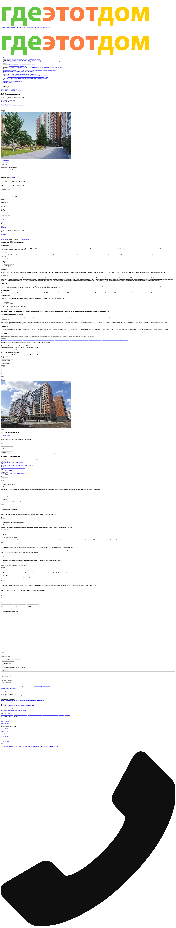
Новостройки (6, 68)
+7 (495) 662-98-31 (5, 728)
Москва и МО (4, 27)
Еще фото (3, 379)
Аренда (5, 63)
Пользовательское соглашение (20, 746)
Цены (2, 90)
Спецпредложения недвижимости (9, 688)
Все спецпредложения (6, 435)
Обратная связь (9, 746)
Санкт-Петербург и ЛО (12, 27)
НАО (2, 222)
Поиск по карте (43, 27)
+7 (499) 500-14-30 (5, 736)
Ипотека (49, 27)
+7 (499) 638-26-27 (5, 741)
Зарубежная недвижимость (33, 27)
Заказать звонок (4, 89)
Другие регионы (22, 27)
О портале (3, 746)
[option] (36, 158)
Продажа (5, 57)
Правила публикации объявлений (35, 746)
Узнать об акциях (4, 452)
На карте (19, 90)
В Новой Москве (6, 360)
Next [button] (2, 376)
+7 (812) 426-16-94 (5, 723)
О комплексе (6, 90)
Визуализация (13, 90)
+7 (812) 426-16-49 (5, 731)
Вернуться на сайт (6, 682)
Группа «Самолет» (16, 177)
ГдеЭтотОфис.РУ (54, 746)
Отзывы (23, 90)
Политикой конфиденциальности (62, 453)
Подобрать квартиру (5, 212)
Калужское (3, 234)
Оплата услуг (47, 746)
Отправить (29, 606)
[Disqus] (88, 632)
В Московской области (7, 359)
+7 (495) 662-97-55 (5, 721)
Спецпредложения (7, 82)
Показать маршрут (26, 239)
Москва (2, 219)
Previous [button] (3, 111)
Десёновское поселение (6, 224)
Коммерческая (6, 73)
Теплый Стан (4, 239)
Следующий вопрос (5, 363)
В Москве (4, 357)
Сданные (5, 162)
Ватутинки (3, 227)
